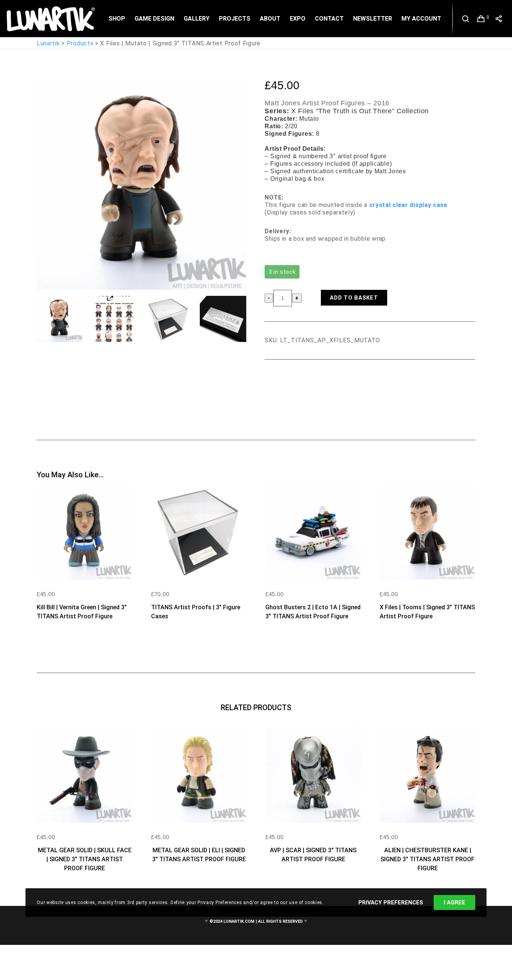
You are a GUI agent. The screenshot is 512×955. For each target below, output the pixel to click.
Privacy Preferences (390, 902)
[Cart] (481, 18)
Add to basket (354, 297)
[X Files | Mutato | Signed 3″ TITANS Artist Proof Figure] (270, 380)
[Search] (465, 18)
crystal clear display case (408, 204)
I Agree (454, 902)
